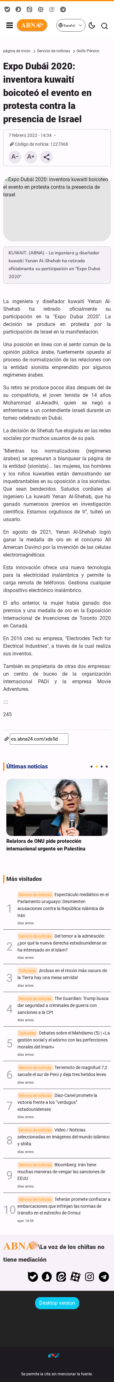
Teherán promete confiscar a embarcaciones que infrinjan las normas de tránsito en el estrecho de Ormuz (64, 1206)
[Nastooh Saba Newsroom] (57, 1355)
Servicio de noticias (53, 51)
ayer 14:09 (25, 1221)
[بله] (33, 1277)
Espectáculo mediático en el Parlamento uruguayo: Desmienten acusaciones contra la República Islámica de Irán (63, 905)
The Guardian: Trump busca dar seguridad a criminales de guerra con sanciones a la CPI (63, 1005)
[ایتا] (61, 1277)
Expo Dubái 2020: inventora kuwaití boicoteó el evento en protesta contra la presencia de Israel (47, 92)
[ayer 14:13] (57, 807)
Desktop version (57, 1303)
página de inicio (16, 51)
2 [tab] (97, 766)
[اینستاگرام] (89, 1277)
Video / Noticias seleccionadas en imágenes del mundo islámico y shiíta (63, 1137)
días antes (25, 923)
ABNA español (36, 25)
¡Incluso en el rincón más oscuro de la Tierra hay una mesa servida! (62, 974)
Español (69, 25)
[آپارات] (75, 1277)
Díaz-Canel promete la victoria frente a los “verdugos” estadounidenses (57, 1102)
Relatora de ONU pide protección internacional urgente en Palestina (46, 845)
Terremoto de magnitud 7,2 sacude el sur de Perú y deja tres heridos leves (62, 1071)
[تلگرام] (104, 1277)
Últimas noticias (27, 766)
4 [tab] (107, 766)
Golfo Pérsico (88, 51)
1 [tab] (91, 766)
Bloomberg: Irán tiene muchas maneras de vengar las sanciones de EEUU (61, 1171)
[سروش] (47, 1277)
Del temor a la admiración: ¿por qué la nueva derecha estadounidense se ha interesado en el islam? (61, 943)
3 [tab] (102, 766)
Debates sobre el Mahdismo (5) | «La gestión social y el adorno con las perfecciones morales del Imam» (63, 1040)
